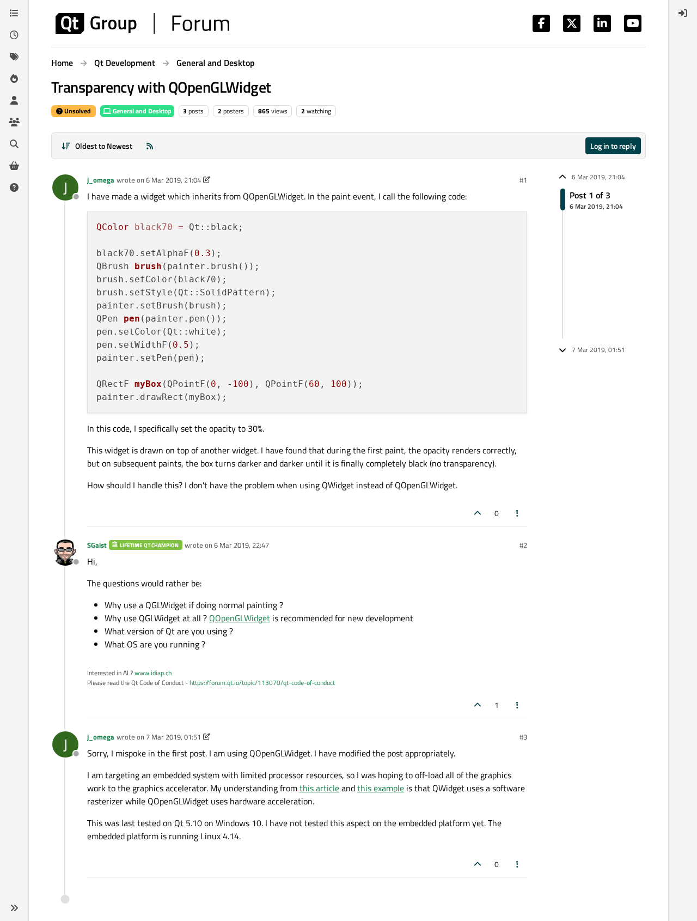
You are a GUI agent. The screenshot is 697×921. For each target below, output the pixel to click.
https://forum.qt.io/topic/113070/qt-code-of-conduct (262, 682)
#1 (523, 179)
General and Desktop (141, 111)
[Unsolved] (14, 187)
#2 (523, 545)
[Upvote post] (477, 513)
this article (319, 788)
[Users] (14, 100)
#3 (523, 736)
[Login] (683, 13)
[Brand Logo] (142, 23)
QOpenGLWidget (239, 618)
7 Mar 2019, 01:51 (173, 736)
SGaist (97, 545)
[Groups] (14, 122)
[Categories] (14, 13)
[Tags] (14, 56)
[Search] (14, 144)
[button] (14, 908)
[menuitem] (683, 13)
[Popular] (14, 78)
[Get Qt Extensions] (14, 165)
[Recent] (14, 35)
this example (380, 788)
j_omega (100, 179)
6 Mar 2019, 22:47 (241, 545)
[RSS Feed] (150, 145)
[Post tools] (518, 513)
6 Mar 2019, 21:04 (173, 179)
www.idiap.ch (153, 673)
